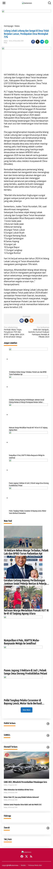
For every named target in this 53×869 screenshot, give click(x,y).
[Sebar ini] (33, 42)
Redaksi (23, 865)
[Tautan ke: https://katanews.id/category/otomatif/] (48, 747)
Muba (5, 42)
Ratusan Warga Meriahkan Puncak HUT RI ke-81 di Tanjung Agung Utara (28, 429)
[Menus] (4, 3)
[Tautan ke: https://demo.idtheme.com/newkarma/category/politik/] (48, 723)
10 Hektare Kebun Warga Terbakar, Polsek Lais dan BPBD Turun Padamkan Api (28, 373)
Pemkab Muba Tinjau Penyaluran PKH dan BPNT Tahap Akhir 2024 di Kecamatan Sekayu (14, 332)
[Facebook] (22, 321)
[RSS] (31, 321)
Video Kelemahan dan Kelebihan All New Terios (18, 790)
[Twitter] (26, 321)
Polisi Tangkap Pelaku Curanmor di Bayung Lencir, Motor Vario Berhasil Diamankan (27, 512)
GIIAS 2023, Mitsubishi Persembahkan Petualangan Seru (25, 782)
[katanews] (27, 3)
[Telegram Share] (42, 42)
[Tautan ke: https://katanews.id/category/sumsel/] (48, 735)
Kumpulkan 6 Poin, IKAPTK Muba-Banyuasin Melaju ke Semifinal (27, 456)
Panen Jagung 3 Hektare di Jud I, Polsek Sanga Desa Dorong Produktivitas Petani (29, 484)
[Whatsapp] (46, 42)
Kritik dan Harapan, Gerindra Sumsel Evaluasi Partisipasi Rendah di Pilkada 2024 (38, 332)
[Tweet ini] (37, 42)
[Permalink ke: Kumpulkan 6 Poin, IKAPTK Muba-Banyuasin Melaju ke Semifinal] (28, 442)
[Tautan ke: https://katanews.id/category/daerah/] (48, 828)
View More (26, 710)
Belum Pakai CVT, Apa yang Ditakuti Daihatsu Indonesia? (21, 797)
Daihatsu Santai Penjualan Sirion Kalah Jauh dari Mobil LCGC (23, 804)
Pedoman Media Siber (35, 865)
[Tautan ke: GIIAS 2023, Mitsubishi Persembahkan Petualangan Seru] (26, 765)
